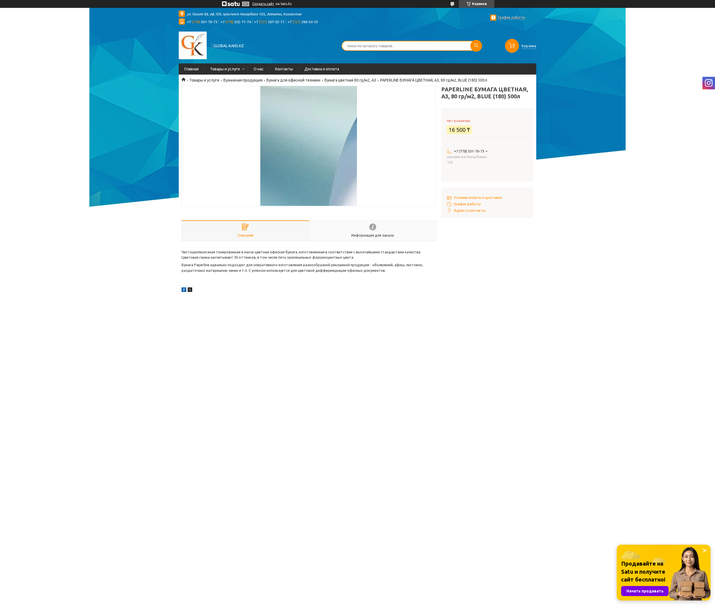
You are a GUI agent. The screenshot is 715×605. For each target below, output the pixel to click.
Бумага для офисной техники (293, 80)
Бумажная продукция (243, 80)
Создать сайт (263, 4)
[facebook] (184, 290)
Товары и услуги (225, 69)
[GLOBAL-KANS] (193, 45)
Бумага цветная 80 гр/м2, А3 (350, 80)
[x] (190, 290)
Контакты (284, 69)
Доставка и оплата (321, 69)
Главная (191, 69)
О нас (259, 69)
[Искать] (476, 46)
